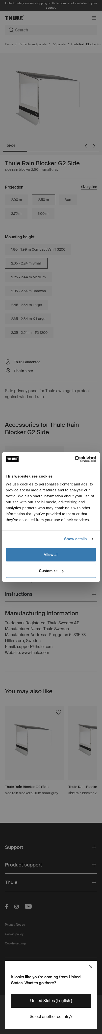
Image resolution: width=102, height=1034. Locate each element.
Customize (48, 571)
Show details (75, 539)
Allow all (51, 555)
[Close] (91, 967)
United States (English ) (51, 1000)
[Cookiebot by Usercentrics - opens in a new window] (74, 459)
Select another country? (51, 1016)
